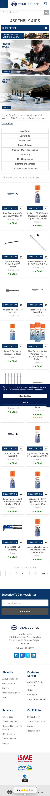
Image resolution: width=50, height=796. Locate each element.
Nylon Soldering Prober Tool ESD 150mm (12, 264)
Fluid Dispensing (25, 159)
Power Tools (25, 140)
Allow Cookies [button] (25, 396)
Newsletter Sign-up (11, 692)
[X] (27, 655)
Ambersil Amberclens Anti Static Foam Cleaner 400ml (37, 550)
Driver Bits (25, 136)
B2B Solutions (8, 734)
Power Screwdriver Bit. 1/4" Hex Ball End (37, 262)
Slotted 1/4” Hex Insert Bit (12, 454)
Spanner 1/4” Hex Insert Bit (37, 311)
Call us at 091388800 (25, 648)
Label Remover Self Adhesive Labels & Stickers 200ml (12, 501)
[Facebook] (22, 655)
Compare (21, 208)
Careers (5, 688)
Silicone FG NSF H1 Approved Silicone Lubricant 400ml (37, 501)
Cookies (31, 726)
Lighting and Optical (25, 163)
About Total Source (11, 678)
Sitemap (6, 743)
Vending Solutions (10, 721)
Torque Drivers (25, 145)
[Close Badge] (36, 787)
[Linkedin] (33, 655)
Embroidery (7, 717)
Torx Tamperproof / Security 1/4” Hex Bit (12, 214)
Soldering (25, 154)
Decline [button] (25, 402)
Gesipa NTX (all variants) (12, 548)
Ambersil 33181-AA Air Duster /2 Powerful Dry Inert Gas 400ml (37, 216)
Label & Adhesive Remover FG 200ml (12, 352)
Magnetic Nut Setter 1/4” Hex (12, 311)
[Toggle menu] (4, 4)
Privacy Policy (33, 717)
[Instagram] (16, 655)
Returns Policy (33, 730)
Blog (4, 697)
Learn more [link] (39, 390)
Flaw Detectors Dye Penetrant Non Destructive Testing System (37, 355)
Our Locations (8, 683)
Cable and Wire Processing (25, 150)
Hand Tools (25, 131)
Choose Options (10, 208)
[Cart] (46, 4)
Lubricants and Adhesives (25, 168)
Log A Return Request (37, 699)
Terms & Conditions (36, 721)
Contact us (32, 694)
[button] (46, 28)
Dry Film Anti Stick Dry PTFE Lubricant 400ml (37, 454)
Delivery (31, 690)
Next (44, 573)
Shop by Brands (9, 738)
